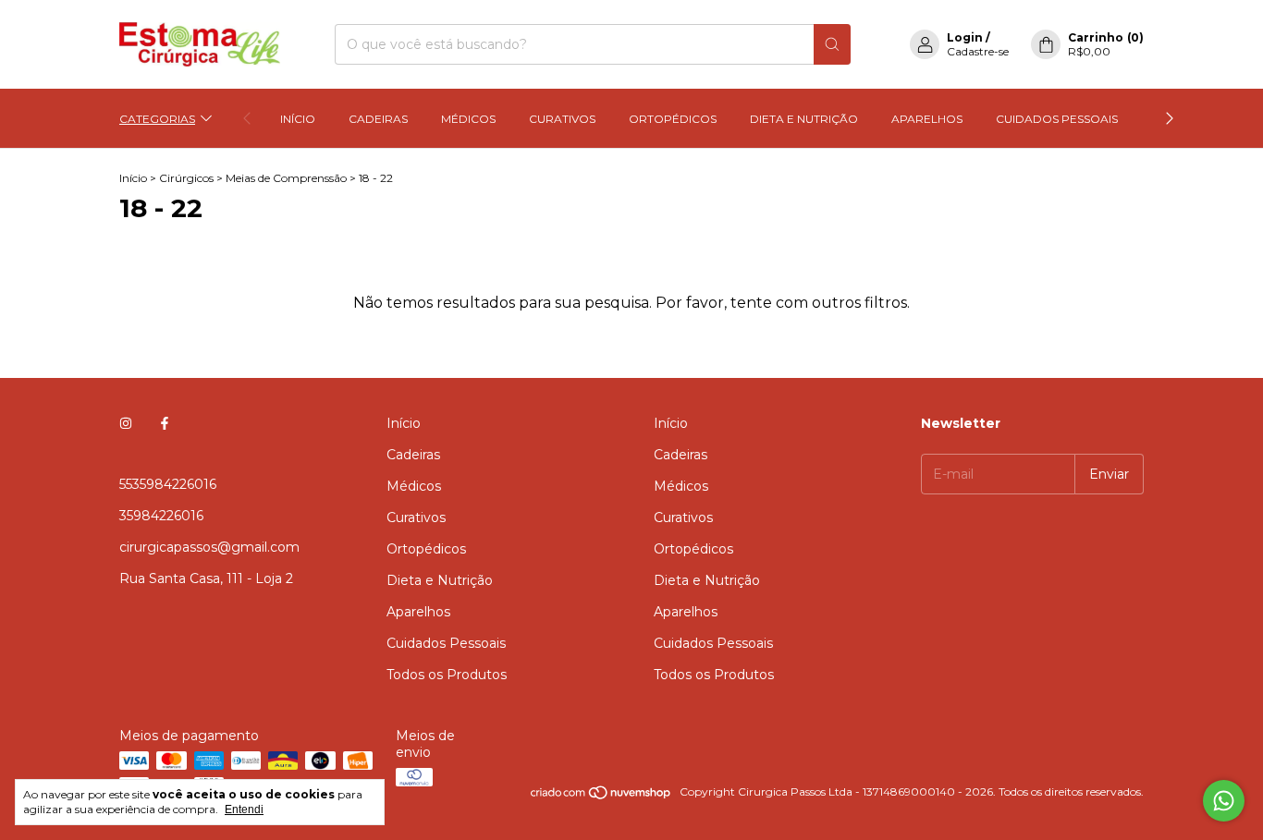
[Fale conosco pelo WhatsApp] (1224, 801)
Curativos (562, 119)
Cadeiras (378, 119)
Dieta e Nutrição (804, 119)
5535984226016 (167, 484)
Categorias (157, 119)
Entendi (244, 809)
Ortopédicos (673, 119)
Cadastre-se (978, 51)
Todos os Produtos (446, 674)
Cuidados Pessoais (1057, 119)
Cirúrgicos (186, 178)
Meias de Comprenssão (286, 178)
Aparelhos (927, 119)
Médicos (468, 119)
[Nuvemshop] (601, 796)
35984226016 (161, 515)
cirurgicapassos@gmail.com (209, 547)
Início (297, 119)
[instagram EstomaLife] (125, 423)
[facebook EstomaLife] (164, 423)
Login (965, 37)
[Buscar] (832, 44)
